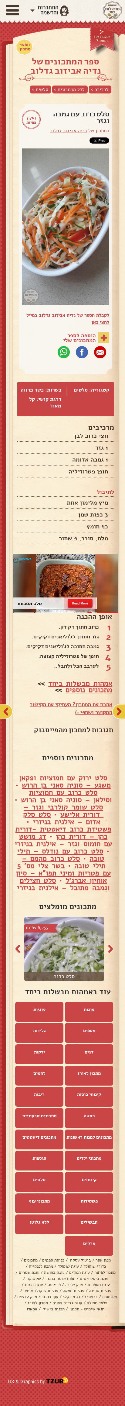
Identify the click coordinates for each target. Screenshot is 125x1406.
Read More (80, 603)
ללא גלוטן (39, 1222)
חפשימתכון (24, 47)
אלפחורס (109, 1297)
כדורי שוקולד (94, 1266)
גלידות (39, 1031)
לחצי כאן (100, 322)
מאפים (89, 1031)
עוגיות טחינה (100, 1291)
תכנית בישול (53, 1309)
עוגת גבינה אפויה (67, 1303)
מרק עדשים (27, 1297)
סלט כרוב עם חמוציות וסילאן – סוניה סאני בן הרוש (66, 796)
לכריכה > (99, 89)
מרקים (89, 1243)
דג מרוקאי (71, 1297)
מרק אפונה (74, 1284)
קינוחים (89, 1180)
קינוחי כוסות (89, 1094)
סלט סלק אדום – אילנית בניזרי (61, 818)
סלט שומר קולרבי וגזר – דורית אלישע (63, 810)
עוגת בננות (34, 1284)
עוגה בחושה (54, 1272)
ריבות (39, 1094)
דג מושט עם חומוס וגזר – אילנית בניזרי (63, 840)
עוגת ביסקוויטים (94, 1278)
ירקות (39, 1052)
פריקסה (54, 1284)
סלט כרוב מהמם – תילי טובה (65, 862)
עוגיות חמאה (73, 1291)
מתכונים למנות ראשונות (89, 1137)
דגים (89, 1052)
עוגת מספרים (99, 1284)
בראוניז (91, 1297)
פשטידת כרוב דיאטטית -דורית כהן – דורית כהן (63, 832)
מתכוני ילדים (89, 1158)
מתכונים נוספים (89, 690)
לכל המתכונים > (69, 89)
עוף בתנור (50, 1297)
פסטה (89, 1116)
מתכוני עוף (39, 1201)
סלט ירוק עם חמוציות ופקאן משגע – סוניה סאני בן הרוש (65, 781)
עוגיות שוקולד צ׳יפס (40, 1291)
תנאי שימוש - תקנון (86, 1309)
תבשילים (89, 1222)
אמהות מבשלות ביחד (80, 683)
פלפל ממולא (97, 1303)
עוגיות (39, 1009)
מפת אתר (103, 1260)
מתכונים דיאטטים (39, 1137)
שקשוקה (33, 1278)
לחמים (39, 1073)
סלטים (81, 389)
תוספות (39, 1158)
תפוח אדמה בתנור (60, 1278)
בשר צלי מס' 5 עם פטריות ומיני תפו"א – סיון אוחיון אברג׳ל (63, 873)
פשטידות (89, 1201)
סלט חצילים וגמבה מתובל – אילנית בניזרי (63, 884)
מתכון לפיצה (105, 1272)
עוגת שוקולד (68, 1266)
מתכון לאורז (89, 1073)
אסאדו (32, 1309)
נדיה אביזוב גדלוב (68, 130)
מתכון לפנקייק (41, 1266)
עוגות (89, 1009)
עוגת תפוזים (79, 1272)
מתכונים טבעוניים (39, 1116)
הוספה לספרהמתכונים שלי (79, 338)
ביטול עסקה (80, 1260)
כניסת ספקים (53, 1260)
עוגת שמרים (29, 1272)
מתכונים (31, 1260)
